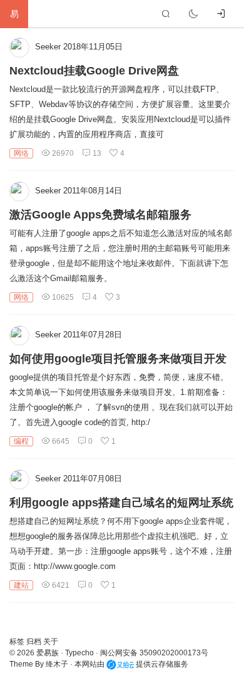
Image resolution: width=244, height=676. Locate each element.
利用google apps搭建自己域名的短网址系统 (121, 502)
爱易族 (47, 652)
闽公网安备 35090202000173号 (154, 652)
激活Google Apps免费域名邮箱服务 (100, 214)
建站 (21, 585)
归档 (34, 641)
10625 (62, 297)
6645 (59, 441)
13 (96, 153)
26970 (62, 153)
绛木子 (57, 664)
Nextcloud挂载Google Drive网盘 (94, 70)
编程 (21, 441)
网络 (21, 153)
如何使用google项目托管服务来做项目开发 (117, 358)
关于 (50, 641)
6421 (59, 585)
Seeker (48, 46)
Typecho (79, 652)
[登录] (221, 14)
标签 (17, 641)
